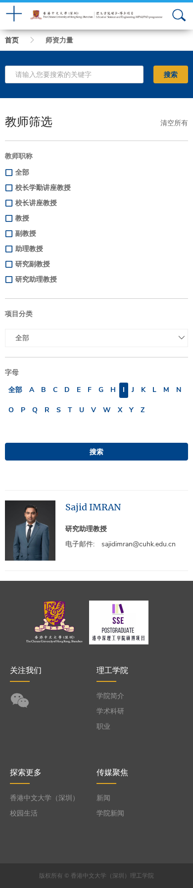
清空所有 (174, 123)
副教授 (25, 233)
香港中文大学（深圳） (44, 798)
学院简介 (110, 696)
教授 (22, 218)
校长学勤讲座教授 (43, 187)
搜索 (171, 74)
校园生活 (24, 813)
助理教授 (29, 248)
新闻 (103, 798)
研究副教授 (32, 264)
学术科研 (110, 711)
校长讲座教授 (36, 203)
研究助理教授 (36, 279)
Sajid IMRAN (93, 507)
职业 (103, 726)
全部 (22, 172)
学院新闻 (110, 813)
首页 (12, 40)
